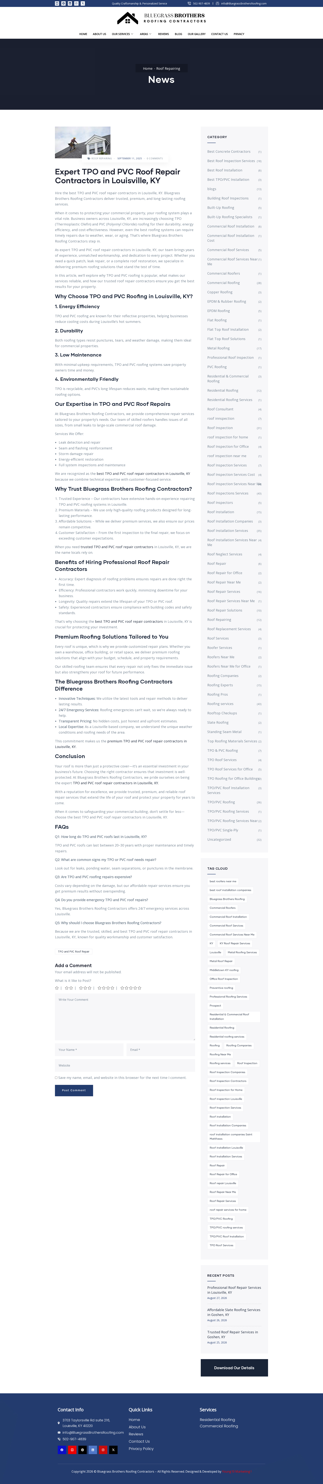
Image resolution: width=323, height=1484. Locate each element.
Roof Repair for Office (224, 573)
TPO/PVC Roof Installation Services (228, 790)
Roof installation (220, 1117)
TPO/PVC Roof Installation (227, 1236)
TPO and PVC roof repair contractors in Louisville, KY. (116, 783)
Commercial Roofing (223, 282)
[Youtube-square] (57, 3)
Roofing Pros (217, 694)
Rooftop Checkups (222, 713)
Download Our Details (234, 1367)
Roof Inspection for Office (228, 446)
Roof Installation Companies (230, 521)
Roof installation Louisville (226, 1148)
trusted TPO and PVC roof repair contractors (116, 547)
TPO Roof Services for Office (230, 769)
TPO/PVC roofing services (226, 1227)
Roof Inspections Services (227, 493)
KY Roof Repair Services (235, 943)
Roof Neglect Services (224, 554)
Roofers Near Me (220, 657)
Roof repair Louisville (223, 1183)
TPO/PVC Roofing (221, 802)
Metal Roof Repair (221, 961)
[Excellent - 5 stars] (131, 988)
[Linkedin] (70, 3)
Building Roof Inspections (228, 198)
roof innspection (220, 418)
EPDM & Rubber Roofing (226, 301)
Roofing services (220, 703)
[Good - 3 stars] (85, 988)
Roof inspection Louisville (226, 1099)
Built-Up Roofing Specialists (229, 217)
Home (83, 34)
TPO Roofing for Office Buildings (233, 778)
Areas (144, 34)
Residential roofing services (227, 1037)
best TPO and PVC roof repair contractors (129, 621)
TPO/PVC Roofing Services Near (232, 820)
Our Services (121, 34)
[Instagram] (76, 3)
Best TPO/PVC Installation (228, 179)
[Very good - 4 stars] (106, 988)
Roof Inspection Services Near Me (234, 484)
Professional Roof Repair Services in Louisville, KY (234, 1290)
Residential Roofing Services (229, 399)
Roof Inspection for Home (226, 1090)
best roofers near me (223, 881)
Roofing (215, 1045)
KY (211, 943)
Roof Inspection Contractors (228, 1081)
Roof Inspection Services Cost (231, 474)
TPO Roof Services (222, 760)
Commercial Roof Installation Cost (230, 238)
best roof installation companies (230, 890)
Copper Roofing (220, 292)
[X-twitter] (83, 3)
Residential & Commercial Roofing (228, 378)
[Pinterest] (63, 3)
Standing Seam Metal (224, 731)
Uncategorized (219, 839)
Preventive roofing (221, 988)
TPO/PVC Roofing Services (228, 811)
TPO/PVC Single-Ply (222, 830)
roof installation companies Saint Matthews (231, 1136)
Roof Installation (220, 512)
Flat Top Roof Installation (228, 329)
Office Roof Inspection (224, 979)
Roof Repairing (168, 68)
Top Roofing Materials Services (232, 741)
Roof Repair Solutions (224, 610)
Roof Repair (216, 563)
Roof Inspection (220, 427)
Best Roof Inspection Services (231, 161)
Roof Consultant (220, 409)
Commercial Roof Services (228, 250)
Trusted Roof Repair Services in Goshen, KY (232, 1334)
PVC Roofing (217, 367)
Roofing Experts (220, 685)
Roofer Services (219, 647)
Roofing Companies (223, 675)
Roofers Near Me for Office (228, 666)
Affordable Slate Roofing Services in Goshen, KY (233, 1312)
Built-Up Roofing (220, 207)
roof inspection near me (226, 456)
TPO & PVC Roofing (222, 750)
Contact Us (219, 34)
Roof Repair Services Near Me (231, 601)
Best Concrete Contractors (228, 151)
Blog (178, 34)
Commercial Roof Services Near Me (232, 261)
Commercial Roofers (223, 273)
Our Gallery (196, 34)
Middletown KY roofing (224, 970)
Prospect (215, 1005)
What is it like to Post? (73, 980)
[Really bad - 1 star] (57, 988)
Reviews (163, 34)
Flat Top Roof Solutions (226, 339)
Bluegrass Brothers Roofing (227, 899)
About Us (99, 34)
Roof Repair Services (223, 591)
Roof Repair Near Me (224, 582)
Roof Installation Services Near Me (232, 542)
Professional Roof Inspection (230, 357)
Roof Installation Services (227, 530)
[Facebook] (62, 1450)
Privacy (239, 34)
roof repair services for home (228, 1210)
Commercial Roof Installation (230, 226)
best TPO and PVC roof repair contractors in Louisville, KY (143, 473)
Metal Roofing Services (242, 952)
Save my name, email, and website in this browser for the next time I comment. (122, 1077)
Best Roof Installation (224, 170)
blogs (211, 189)
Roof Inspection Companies (227, 1072)
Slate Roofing (218, 722)
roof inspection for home (227, 437)
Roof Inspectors (220, 502)
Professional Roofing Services (228, 997)
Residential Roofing (222, 390)
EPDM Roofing (218, 310)
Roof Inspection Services (227, 465)
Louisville (215, 952)
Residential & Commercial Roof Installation (229, 1016)
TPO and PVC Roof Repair (73, 951)
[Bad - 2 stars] (69, 988)
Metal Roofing (218, 348)
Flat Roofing (217, 320)
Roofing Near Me (220, 1054)
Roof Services (218, 638)
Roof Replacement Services (229, 629)
